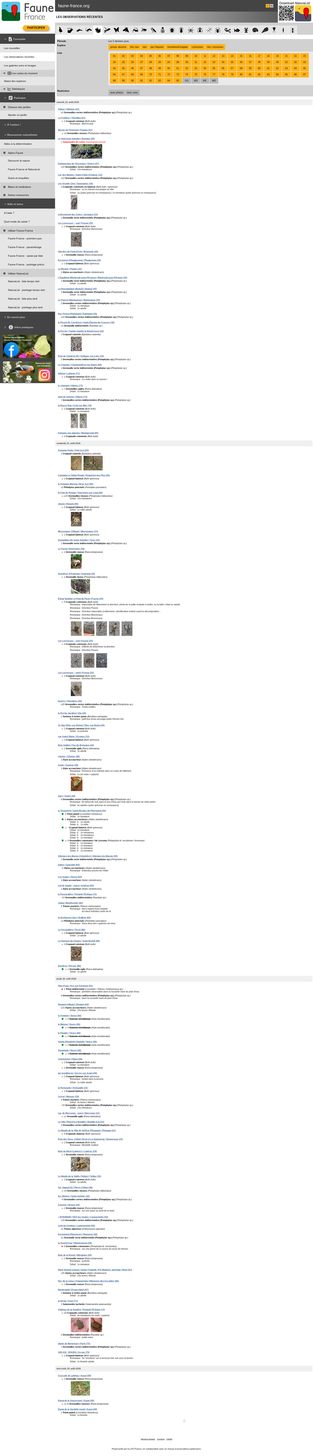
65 (304, 68)
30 (186, 62)
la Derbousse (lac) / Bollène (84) (74, 917)
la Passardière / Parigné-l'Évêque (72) (77, 894)
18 (268, 56)
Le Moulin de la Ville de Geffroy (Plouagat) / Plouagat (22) (87, 1130)
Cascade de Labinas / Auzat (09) (74, 1375)
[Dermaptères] (283, 30)
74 (186, 74)
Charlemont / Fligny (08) (70, 1059)
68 (132, 74)
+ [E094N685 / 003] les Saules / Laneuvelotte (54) (83, 1217)
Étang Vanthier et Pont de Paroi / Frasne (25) (80, 598)
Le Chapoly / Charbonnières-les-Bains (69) (80, 365)
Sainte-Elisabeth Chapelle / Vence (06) (77, 1041)
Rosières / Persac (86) (69, 966)
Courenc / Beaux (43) (69, 1205)
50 (168, 68)
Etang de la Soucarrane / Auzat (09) (76, 1400)
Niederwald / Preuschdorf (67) (73, 1289)
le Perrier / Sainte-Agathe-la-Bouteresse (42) (81, 331)
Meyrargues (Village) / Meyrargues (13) (78, 531)
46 (132, 68)
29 (159, 62)
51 (177, 68)
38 (259, 62)
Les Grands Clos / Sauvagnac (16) (75, 183)
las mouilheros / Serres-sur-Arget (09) (77, 1073)
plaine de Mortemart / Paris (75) (74, 1343)
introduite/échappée (177, 47)
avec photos (116, 92)
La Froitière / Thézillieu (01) (71, 118)
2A (168, 62)
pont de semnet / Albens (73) (72, 397)
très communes (215, 47)
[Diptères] (200, 30)
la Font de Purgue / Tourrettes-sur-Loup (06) (80, 492)
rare (145, 47)
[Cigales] (162, 30)
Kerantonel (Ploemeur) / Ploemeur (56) (77, 1234)
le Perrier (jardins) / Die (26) (72, 713)
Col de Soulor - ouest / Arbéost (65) (76, 885)
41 (286, 62)
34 (223, 62)
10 (196, 56)
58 (241, 68)
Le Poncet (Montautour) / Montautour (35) (79, 300)
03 (132, 56)
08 (177, 56)
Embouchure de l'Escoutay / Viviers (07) (78, 163)
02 (123, 56)
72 (168, 74)
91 (141, 80)
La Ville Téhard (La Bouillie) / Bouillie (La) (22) (81, 1122)
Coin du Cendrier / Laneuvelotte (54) (76, 1225)
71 (159, 74)
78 (223, 74)
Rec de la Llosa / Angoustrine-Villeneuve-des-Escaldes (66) (88, 1281)
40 (277, 62)
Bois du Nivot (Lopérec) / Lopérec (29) (77, 1151)
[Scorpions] (227, 30)
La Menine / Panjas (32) (70, 269)
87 (304, 74)
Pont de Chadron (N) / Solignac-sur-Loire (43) (81, 356)
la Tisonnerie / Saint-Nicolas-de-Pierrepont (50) (82, 810)
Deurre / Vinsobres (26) (70, 701)
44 (114, 68)
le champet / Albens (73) (70, 385)
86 (295, 74)
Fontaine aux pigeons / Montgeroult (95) (78, 433)
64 (295, 68)
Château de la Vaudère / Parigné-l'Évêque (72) (81, 1309)
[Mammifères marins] (79, 30)
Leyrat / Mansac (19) (68, 1096)
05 (150, 56)
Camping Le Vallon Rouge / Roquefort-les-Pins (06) (84, 475)
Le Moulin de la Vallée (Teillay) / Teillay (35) (79, 1176)
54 (205, 68)
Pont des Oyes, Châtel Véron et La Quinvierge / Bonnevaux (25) (90, 1139)
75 (196, 74)
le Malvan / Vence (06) (69, 1024)
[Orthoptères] (135, 30)
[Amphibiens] (98, 30)
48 (150, 68)
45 (123, 68)
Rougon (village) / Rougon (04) (73, 1004)
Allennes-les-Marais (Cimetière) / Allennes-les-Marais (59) (88, 856)
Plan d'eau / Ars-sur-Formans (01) (75, 986)
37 (250, 62)
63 (286, 68)
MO (214, 80)
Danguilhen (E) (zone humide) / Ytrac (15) (79, 540)
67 (123, 74)
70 (150, 74)
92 (150, 80)
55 (214, 68)
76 (205, 74)
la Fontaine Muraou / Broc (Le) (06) (75, 484)
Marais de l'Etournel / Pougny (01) (75, 130)
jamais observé (118, 47)
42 (295, 62)
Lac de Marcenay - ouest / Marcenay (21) (79, 1113)
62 (277, 68)
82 (259, 74)
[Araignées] (218, 30)
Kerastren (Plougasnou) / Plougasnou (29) (79, 260)
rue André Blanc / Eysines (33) (73, 736)
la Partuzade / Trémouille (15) (73, 1088)
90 (132, 80)
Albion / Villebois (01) (68, 109)
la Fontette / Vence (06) (69, 1015)
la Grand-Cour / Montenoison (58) (75, 1243)
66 (114, 74)
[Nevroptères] (190, 30)
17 (259, 56)
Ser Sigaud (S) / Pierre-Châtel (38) (75, 1187)
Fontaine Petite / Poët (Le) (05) (73, 450)
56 (223, 68)
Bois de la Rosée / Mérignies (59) (75, 1255)
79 (232, 74)
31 (196, 62)
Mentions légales (148, 1439)
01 (114, 56)
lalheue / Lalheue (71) (69, 373)
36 (241, 62)
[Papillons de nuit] (125, 30)
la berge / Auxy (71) (68, 1301)
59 (250, 68)
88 (114, 80)
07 (168, 56)
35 (232, 62)
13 (223, 56)
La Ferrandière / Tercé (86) (71, 930)
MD (196, 80)
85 (286, 74)
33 (214, 62)
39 (268, 62)
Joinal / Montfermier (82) (70, 903)
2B (177, 62)
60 (259, 68)
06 (159, 56)
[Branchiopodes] (274, 30)
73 (177, 74)
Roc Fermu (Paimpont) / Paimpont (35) (77, 314)
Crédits (169, 1439)
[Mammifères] (70, 30)
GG (187, 80)
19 (277, 56)
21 (286, 56)
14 (232, 56)
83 (268, 74)
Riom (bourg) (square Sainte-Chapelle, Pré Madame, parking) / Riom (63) (95, 1270)
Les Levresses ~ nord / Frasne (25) (76, 672)
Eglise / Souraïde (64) (69, 865)
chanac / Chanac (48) (69, 756)
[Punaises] (172, 30)
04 (141, 56)
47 (141, 68)
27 (141, 62)
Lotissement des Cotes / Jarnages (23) (78, 214)
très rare (134, 47)
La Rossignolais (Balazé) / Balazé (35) (77, 289)
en (271, 6)
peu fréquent (157, 47)
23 (304, 56)
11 (205, 56)
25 (123, 62)
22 (295, 56)
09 (186, 56)
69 (141, 74)
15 (241, 56)
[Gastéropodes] (255, 30)
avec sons (132, 92)
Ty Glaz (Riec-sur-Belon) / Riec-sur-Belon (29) (81, 725)
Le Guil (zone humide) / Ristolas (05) (76, 138)
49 (159, 68)
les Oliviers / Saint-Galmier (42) (74, 1196)
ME (205, 80)
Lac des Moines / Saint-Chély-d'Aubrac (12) (80, 175)
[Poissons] (237, 30)
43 (304, 62)
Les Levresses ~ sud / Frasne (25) (75, 223)
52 (186, 68)
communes (197, 47)
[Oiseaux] (60, 30)
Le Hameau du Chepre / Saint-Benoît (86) (79, 941)
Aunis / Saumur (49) (68, 765)
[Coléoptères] (181, 30)
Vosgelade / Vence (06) (69, 1050)
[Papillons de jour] (116, 30)
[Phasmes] (209, 30)
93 (159, 80)
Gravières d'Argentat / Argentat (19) (76, 574)
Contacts (160, 1439)
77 (214, 74)
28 (150, 62)
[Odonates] (107, 30)
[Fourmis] (292, 30)
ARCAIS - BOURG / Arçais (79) (73, 1352)
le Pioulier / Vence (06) (69, 1033)
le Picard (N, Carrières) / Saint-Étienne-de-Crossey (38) (86, 322)
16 (250, 56)
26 (132, 62)
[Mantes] (153, 30)
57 (232, 68)
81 (250, 74)
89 (123, 80)
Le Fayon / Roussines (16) (71, 549)
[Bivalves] (265, 30)
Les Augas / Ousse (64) (70, 877)
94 (168, 80)
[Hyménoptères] (144, 30)
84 (277, 74)
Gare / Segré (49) (66, 796)
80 (241, 74)
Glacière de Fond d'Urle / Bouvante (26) (78, 251)
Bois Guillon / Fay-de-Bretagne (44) (76, 745)
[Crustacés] (246, 30)
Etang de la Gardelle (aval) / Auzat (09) (77, 1409)
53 (196, 68)
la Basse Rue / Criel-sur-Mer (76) (75, 405)
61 (268, 68)
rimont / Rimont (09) (68, 504)
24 (114, 62)
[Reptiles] (88, 30)
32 (205, 62)
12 (214, 56)
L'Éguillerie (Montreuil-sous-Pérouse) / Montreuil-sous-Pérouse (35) (92, 277)
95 (177, 80)
